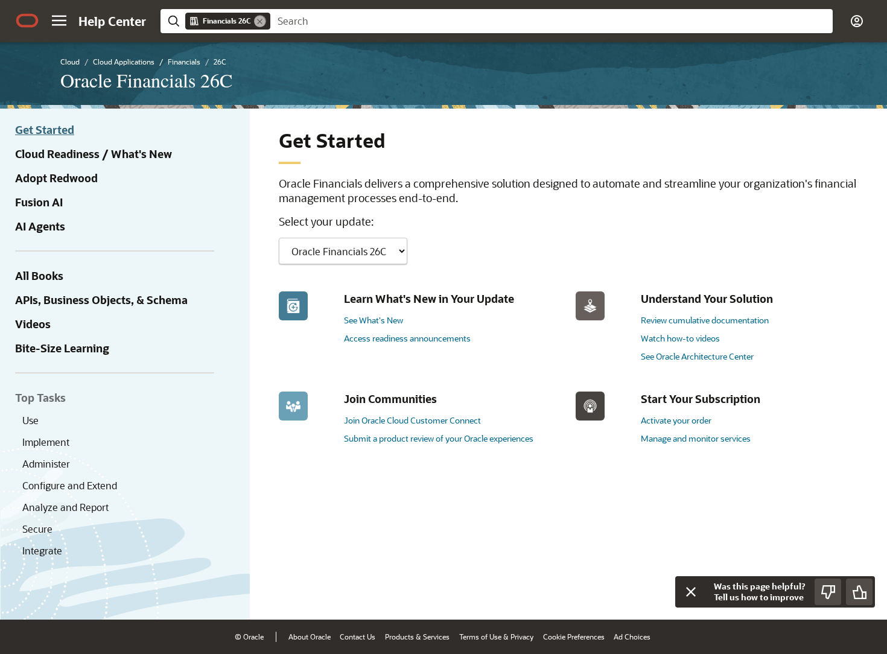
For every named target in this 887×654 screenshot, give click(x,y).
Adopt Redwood (56, 178)
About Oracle (309, 636)
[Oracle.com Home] (27, 20)
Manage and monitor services (696, 438)
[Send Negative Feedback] (828, 592)
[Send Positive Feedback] (859, 592)
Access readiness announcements (407, 338)
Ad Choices (632, 636)
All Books (39, 275)
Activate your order (676, 420)
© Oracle (249, 636)
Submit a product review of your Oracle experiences (438, 438)
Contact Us (357, 636)
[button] (59, 20)
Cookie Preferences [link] (574, 636)
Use (30, 420)
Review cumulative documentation (705, 320)
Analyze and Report (65, 507)
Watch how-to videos (680, 338)
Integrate (42, 550)
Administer (46, 463)
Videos (33, 324)
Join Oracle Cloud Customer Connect (412, 420)
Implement (45, 442)
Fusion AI (39, 202)
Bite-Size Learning (62, 348)
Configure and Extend (69, 485)
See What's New (373, 320)
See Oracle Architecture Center (697, 356)
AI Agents (40, 226)
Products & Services (417, 636)
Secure (37, 528)
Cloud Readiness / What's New (93, 154)
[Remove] (260, 21)
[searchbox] (551, 21)
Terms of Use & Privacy (496, 636)
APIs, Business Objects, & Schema (101, 300)
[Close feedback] (691, 592)
